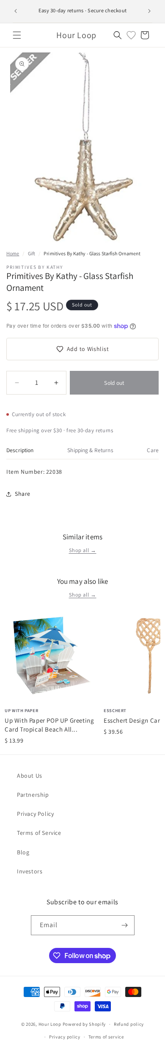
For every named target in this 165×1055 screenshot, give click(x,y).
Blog (23, 852)
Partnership (33, 794)
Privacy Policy (35, 813)
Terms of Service (39, 833)
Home (12, 253)
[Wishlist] (131, 35)
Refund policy (129, 1024)
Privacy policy (64, 1037)
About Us (29, 775)
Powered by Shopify (84, 1024)
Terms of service (106, 1037)
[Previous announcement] (15, 11)
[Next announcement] (149, 11)
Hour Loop (49, 1024)
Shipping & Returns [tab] (90, 450)
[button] (17, 35)
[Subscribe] (125, 925)
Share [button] (22, 493)
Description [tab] (20, 450)
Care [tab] (153, 450)
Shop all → (82, 550)
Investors (29, 871)
